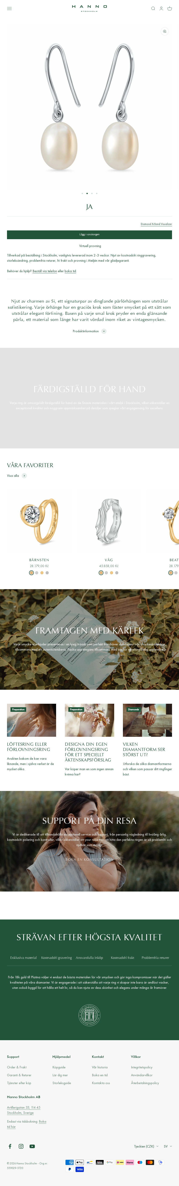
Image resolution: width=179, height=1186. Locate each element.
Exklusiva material (23, 958)
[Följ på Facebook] (10, 1146)
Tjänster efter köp (19, 1083)
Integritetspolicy (141, 1067)
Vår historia (100, 1067)
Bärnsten (39, 560)
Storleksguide (61, 1083)
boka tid (70, 271)
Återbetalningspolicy (145, 1083)
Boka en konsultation (89, 860)
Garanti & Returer (19, 1075)
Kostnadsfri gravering (56, 958)
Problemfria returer (155, 958)
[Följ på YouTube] (32, 1146)
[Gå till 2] (87, 193)
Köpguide (58, 1067)
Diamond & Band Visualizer (156, 224)
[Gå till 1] (82, 193)
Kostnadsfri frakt (122, 958)
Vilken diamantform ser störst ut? (144, 749)
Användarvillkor (142, 1075)
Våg (109, 560)
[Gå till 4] (96, 193)
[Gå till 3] (92, 193)
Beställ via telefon (45, 271)
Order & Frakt (16, 1067)
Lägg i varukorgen (89, 234)
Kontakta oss (101, 1083)
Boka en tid (100, 1075)
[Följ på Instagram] (21, 1146)
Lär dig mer (60, 1075)
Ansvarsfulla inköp (89, 958)
